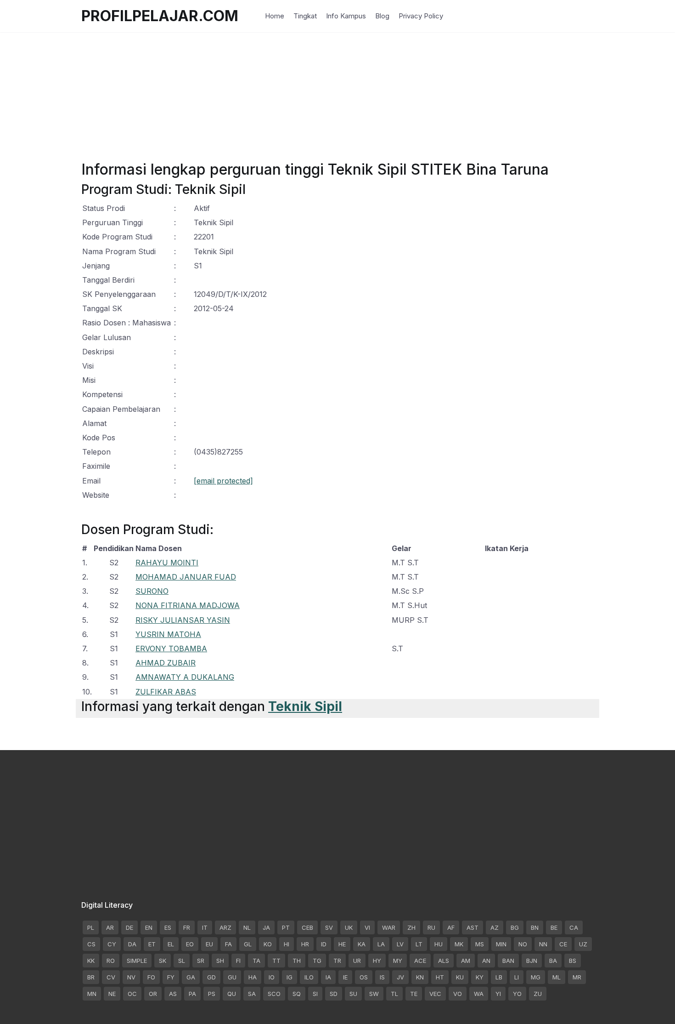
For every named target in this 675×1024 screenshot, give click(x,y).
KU (460, 977)
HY (377, 960)
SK (162, 960)
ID (323, 944)
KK (91, 960)
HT (440, 977)
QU (231, 993)
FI (238, 960)
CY (111, 944)
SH (220, 960)
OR (153, 993)
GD (211, 977)
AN (486, 960)
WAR (388, 927)
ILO (309, 977)
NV (131, 977)
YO (517, 993)
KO (268, 944)
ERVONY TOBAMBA (171, 648)
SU (353, 993)
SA (252, 993)
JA (266, 927)
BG (515, 927)
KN (420, 977)
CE (563, 944)
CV (111, 977)
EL (171, 944)
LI (516, 977)
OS (364, 977)
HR (305, 944)
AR (110, 927)
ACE (420, 960)
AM (465, 960)
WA (479, 993)
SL (181, 960)
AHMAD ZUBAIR (165, 662)
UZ (583, 944)
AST (472, 927)
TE (413, 993)
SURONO (152, 591)
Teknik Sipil (305, 706)
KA (362, 944)
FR (186, 927)
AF (451, 927)
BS (572, 960)
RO (111, 960)
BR (91, 977)
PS (211, 993)
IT (205, 927)
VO (457, 993)
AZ (494, 927)
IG (289, 977)
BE (554, 927)
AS (173, 993)
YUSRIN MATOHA (168, 634)
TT (276, 960)
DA (132, 944)
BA (553, 960)
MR (577, 977)
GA (190, 977)
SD (334, 993)
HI (286, 944)
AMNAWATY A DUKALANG (184, 677)
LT (419, 944)
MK (459, 944)
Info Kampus (346, 15)
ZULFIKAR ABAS (165, 691)
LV (400, 944)
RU (431, 927)
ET (152, 944)
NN (543, 944)
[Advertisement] (337, 96)
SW (374, 993)
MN (91, 993)
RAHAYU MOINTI (166, 562)
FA (228, 944)
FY (170, 977)
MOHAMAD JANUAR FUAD (185, 576)
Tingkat (305, 15)
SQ (296, 993)
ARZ (225, 927)
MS (479, 944)
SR (200, 960)
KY (480, 977)
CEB (307, 927)
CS (91, 944)
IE (345, 977)
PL (90, 927)
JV (400, 977)
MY (397, 960)
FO (151, 977)
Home (274, 15)
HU (438, 944)
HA (252, 977)
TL (394, 993)
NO (522, 944)
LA (381, 944)
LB (498, 977)
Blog (382, 15)
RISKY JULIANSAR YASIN (182, 620)
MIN (501, 944)
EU (209, 944)
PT (286, 927)
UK (349, 927)
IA (328, 977)
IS (382, 977)
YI (498, 993)
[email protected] (223, 480)
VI (367, 927)
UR (357, 960)
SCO (274, 993)
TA (256, 960)
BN (535, 927)
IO (272, 977)
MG (535, 977)
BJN (531, 960)
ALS (443, 960)
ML (556, 977)
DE (129, 927)
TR (337, 960)
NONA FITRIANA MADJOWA (187, 605)
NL (247, 927)
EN (148, 927)
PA (192, 993)
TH (296, 960)
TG (317, 960)
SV (329, 927)
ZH (411, 927)
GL (248, 944)
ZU (538, 993)
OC (132, 993)
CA (573, 927)
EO (190, 944)
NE (112, 993)
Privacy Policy (421, 15)
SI (315, 993)
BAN (508, 960)
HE (342, 944)
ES (167, 927)
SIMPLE (137, 960)
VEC (435, 993)
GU (232, 977)
